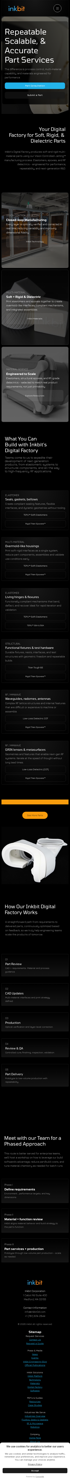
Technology (35, 1379)
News (35, 1354)
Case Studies (35, 1405)
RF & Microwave (35, 1423)
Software (35, 1390)
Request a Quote (35, 1343)
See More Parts (35, 815)
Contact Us (35, 1339)
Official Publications (35, 1365)
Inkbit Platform (35, 1376)
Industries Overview (35, 1416)
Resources (35, 1401)
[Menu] (57, 8)
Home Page (35, 1437)
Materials (35, 1383)
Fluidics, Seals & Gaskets (35, 1419)
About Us (35, 1441)
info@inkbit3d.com (35, 1311)
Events (34, 1357)
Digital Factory (35, 1387)
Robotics (35, 1426)
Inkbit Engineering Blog (35, 1361)
